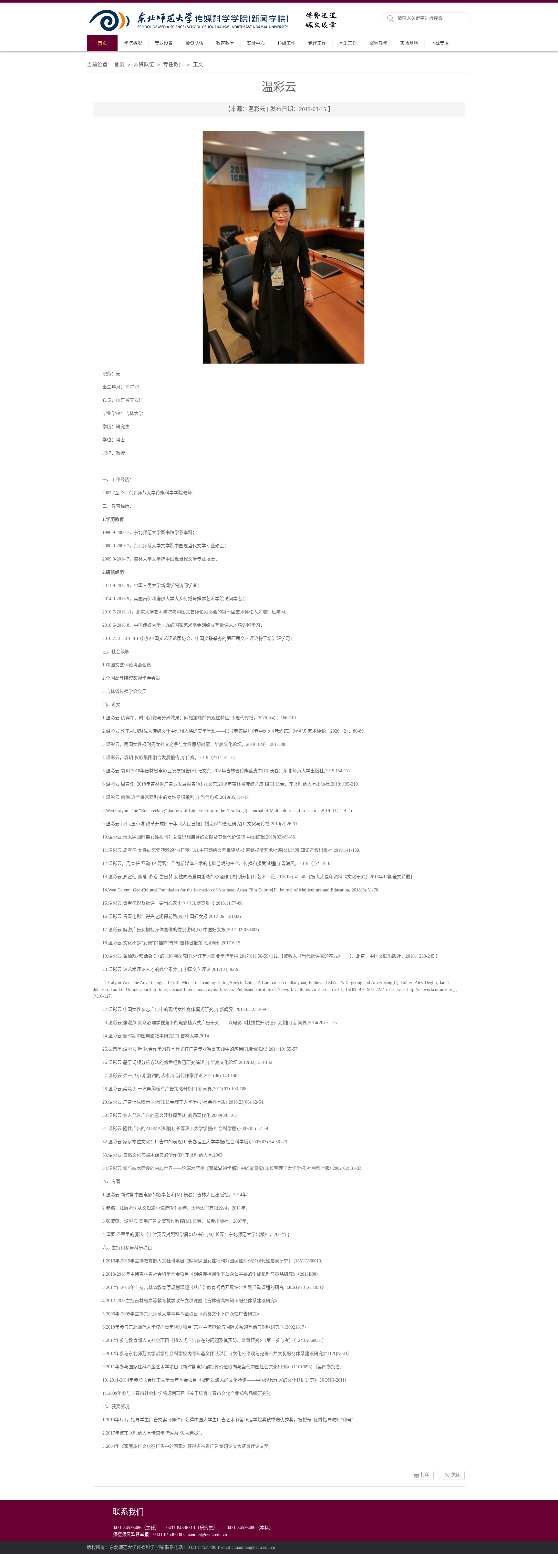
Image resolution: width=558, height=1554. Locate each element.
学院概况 (133, 43)
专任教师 (173, 64)
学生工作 (348, 43)
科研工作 (286, 43)
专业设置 (164, 43)
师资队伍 (194, 43)
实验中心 (256, 43)
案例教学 (378, 43)
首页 (102, 43)
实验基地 (409, 43)
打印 (424, 1474)
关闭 (455, 1474)
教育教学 (225, 43)
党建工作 (317, 43)
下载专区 (440, 43)
